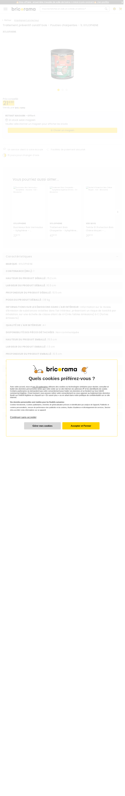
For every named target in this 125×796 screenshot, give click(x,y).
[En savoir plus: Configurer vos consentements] (42, 425)
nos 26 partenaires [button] (40, 387)
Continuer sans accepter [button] (23, 416)
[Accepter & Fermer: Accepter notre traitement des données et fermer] (81, 425)
